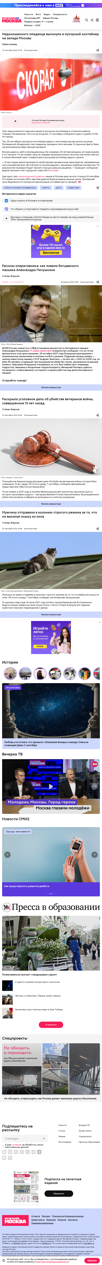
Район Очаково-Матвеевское (20, 188)
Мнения (61, 1136)
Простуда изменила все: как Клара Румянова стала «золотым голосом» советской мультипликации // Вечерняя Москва (55, 673)
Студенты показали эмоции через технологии (37, 982)
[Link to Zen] (22, 1152)
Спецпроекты (60, 14)
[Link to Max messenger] (4, 1152)
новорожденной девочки (31, 176)
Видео (47, 14)
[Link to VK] (10, 1152)
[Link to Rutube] (4, 1158)
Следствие (73, 188)
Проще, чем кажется (18, 831)
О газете (35, 1216)
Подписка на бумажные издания (68, 1216)
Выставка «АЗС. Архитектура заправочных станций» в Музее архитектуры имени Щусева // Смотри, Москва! (85, 673)
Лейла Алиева (9, 44)
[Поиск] (86, 19)
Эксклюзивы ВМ (32, 18)
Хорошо (92, 1260)
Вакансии (51, 1220)
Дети (58, 188)
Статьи (61, 1131)
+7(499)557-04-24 (18, 1243)
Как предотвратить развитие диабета (51, 854)
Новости (28, 14)
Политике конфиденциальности (52, 1261)
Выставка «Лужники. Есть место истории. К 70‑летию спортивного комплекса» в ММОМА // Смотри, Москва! (10, 673)
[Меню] (97, 19)
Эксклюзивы (13, 687)
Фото (38, 14)
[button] (95, 673)
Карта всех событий (41, 123)
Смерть (46, 188)
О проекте (51, 1024)
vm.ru (4, 1241)
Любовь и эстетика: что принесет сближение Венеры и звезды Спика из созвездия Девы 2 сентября (46, 744)
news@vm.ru (89, 1243)
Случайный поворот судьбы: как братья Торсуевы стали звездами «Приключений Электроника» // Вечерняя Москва (70, 673)
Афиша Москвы (50, 18)
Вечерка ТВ (12, 754)
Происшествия (30, 50)
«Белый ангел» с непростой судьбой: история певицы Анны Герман (40, 673)
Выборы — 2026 (32, 25)
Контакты (73, 1220)
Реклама (46, 1216)
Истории (10, 662)
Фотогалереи (64, 1142)
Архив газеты (85, 1131)
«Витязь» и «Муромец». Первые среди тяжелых (38, 996)
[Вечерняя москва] (15, 1220)
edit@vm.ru (46, 1243)
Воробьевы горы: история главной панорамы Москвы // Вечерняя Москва (25, 673)
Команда (62, 1220)
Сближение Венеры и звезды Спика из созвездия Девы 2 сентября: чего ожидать (51, 710)
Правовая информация (42, 1223)
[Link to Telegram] (33, 1152)
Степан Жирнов (10, 276)
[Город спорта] (76, 20)
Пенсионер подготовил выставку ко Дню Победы (39, 1009)
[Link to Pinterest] (10, 1158)
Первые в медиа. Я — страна (38, 21)
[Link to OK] (16, 1152)
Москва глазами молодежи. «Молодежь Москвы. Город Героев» (51, 786)
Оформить (58, 1193)
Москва (53, 170)
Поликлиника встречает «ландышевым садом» (29, 974)
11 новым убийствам (41, 350)
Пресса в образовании (89, 1142)
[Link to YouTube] (28, 1152)
